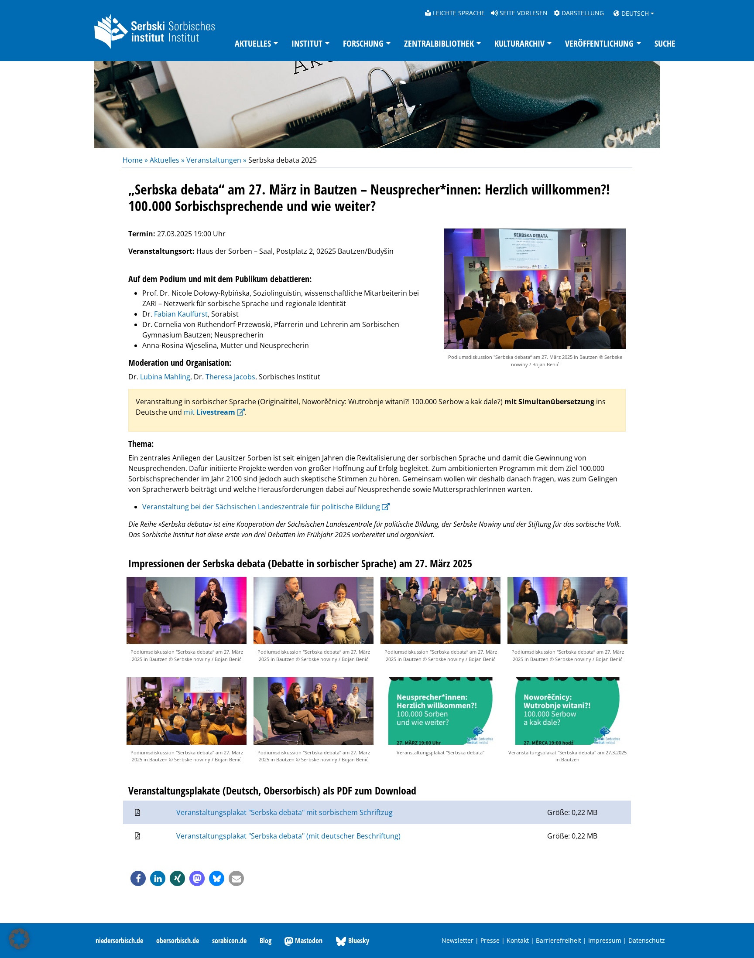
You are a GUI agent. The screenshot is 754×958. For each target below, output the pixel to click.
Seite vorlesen (523, 13)
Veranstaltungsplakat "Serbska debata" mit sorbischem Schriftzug (284, 812)
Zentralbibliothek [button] (439, 43)
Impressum (604, 940)
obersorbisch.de (177, 940)
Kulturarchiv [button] (519, 43)
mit (209, 412)
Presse (490, 940)
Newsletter (457, 940)
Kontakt (518, 940)
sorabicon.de (229, 940)
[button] (138, 878)
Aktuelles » (167, 160)
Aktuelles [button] (253, 43)
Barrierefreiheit (558, 940)
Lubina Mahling (165, 377)
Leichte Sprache (458, 13)
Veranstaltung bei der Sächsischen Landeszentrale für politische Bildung (261, 506)
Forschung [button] (363, 43)
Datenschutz (646, 940)
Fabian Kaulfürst (181, 314)
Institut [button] (306, 43)
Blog (265, 940)
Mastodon (307, 940)
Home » (136, 160)
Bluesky (357, 940)
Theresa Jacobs (230, 377)
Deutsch (634, 13)
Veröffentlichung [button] (599, 43)
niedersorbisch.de (119, 940)
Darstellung (582, 13)
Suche (665, 43)
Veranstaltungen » (216, 160)
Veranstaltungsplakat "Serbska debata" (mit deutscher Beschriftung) (288, 836)
